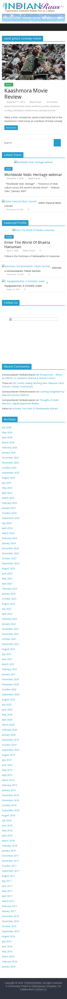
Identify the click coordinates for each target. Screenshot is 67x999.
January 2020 (9, 734)
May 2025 (7, 487)
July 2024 (6, 523)
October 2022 (9, 598)
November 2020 (10, 684)
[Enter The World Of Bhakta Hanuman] (33, 230)
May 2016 (7, 951)
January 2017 (9, 911)
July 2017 (6, 880)
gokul (6, 106)
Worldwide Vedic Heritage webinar (33, 174)
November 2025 (10, 462)
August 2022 (8, 603)
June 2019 (7, 765)
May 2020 (7, 714)
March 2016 (8, 956)
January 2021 (9, 674)
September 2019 (10, 749)
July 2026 (6, 427)
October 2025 (9, 467)
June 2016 (7, 946)
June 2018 (7, 825)
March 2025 (8, 497)
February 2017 (9, 906)
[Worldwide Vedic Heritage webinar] (33, 162)
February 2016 (9, 961)
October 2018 (9, 805)
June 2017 (7, 885)
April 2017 (7, 896)
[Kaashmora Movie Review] (33, 46)
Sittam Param (35, 102)
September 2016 (10, 931)
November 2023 (10, 553)
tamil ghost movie (47, 110)
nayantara (54, 106)
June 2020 (7, 709)
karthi (46, 106)
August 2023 (8, 568)
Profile (9, 236)
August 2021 (8, 649)
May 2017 (7, 891)
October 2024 (9, 513)
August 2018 (8, 815)
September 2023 (10, 563)
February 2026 (9, 447)
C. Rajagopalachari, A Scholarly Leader (26, 284)
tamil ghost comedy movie (25, 110)
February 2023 (9, 588)
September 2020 (10, 694)
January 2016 (9, 966)
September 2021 (10, 644)
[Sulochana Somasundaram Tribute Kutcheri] (26, 266)
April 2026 (7, 437)
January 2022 (9, 623)
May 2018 (7, 830)
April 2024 (7, 528)
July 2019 (6, 759)
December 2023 (10, 548)
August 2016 (8, 936)
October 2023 (9, 558)
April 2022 (7, 613)
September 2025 (10, 472)
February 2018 (9, 845)
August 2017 (8, 875)
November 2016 (10, 921)
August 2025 (8, 477)
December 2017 (10, 855)
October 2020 (9, 689)
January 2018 (9, 850)
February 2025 (9, 502)
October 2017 (9, 865)
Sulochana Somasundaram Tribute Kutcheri (32, 269)
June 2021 (7, 659)
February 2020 (9, 729)
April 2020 (7, 719)
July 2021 (6, 654)
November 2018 (10, 800)
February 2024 (9, 538)
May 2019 (7, 770)
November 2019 (10, 739)
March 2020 (8, 724)
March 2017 (8, 901)
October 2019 (9, 744)
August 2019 (8, 754)
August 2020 (8, 699)
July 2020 (6, 704)
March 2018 (8, 840)
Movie (9, 84)
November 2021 (10, 633)
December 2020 (10, 679)
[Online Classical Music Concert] (19, 201)
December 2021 (10, 628)
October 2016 (9, 926)
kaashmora (37, 106)
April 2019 (7, 775)
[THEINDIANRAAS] (33, 3)
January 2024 (9, 543)
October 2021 (9, 639)
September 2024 (10, 518)
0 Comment (51, 102)
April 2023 (7, 583)
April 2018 (7, 835)
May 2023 (7, 578)
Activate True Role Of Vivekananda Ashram (35, 408)
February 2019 (9, 785)
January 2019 (9, 790)
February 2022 (9, 618)
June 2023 (7, 573)
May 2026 (7, 432)
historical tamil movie (20, 106)
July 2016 (6, 941)
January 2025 (9, 507)
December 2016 (10, 916)
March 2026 (8, 442)
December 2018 (10, 795)
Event (8, 168)
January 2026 (9, 452)
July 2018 (6, 820)
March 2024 (8, 533)
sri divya (8, 110)
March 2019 (8, 780)
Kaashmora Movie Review (26, 93)
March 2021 (8, 664)
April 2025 (7, 492)
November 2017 (10, 860)
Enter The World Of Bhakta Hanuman (27, 244)
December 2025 (10, 457)
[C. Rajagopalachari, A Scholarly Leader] (23, 281)
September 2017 (10, 870)
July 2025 (6, 482)
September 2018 (10, 810)
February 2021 (9, 669)
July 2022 (6, 608)
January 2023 (9, 593)
